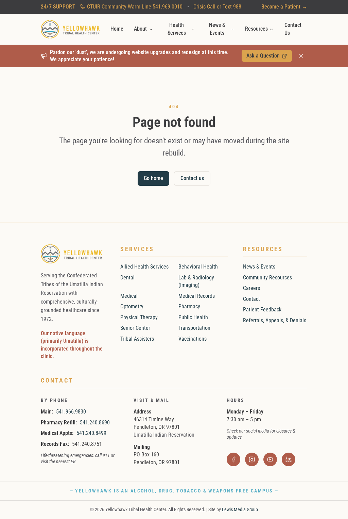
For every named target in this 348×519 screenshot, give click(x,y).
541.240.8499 (91, 433)
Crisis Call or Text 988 (217, 6)
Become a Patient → (284, 6)
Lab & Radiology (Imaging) (196, 281)
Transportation (194, 328)
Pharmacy (189, 306)
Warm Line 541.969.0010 (135, 6)
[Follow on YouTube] (270, 460)
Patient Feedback (262, 309)
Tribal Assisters (137, 339)
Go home (153, 178)
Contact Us (292, 29)
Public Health (193, 317)
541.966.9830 (71, 411)
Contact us (192, 178)
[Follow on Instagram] (252, 460)
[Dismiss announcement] (301, 56)
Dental (127, 277)
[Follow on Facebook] (234, 460)
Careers (251, 288)
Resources (256, 29)
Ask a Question (266, 57)
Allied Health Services (144, 266)
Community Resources (267, 277)
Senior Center (135, 328)
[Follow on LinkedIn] (289, 460)
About (140, 29)
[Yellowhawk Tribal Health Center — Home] (70, 29)
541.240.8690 (95, 422)
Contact (251, 299)
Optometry (131, 306)
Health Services (177, 29)
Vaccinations (192, 339)
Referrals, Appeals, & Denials (274, 320)
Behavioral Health (198, 266)
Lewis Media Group (240, 509)
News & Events (217, 29)
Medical (129, 296)
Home (116, 29)
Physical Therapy (139, 317)
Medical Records (196, 296)
